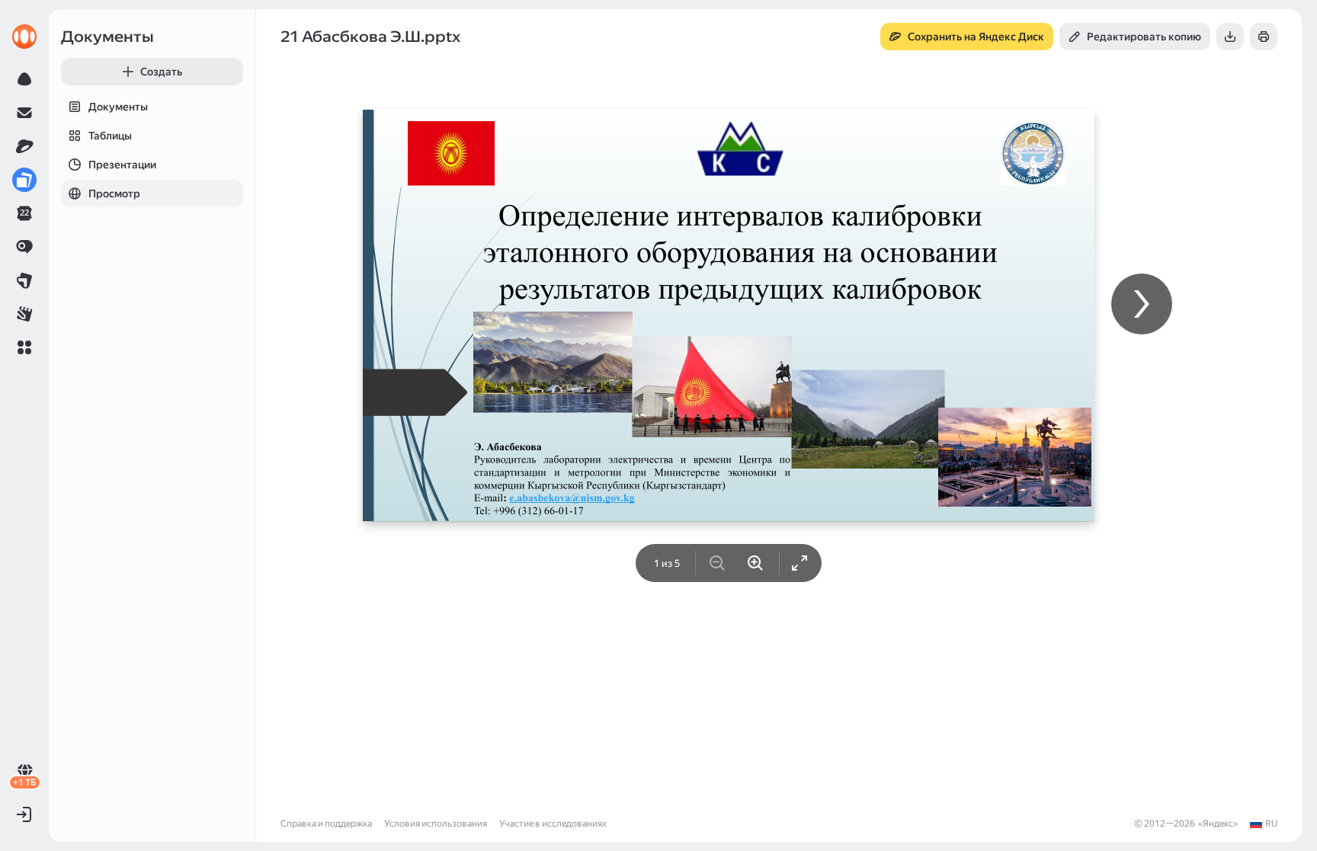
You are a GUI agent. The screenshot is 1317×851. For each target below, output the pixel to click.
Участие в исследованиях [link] (553, 823)
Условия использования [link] (435, 823)
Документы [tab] (118, 107)
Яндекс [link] (1218, 823)
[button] (24, 347)
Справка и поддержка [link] (326, 823)
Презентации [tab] (122, 164)
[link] (24, 36)
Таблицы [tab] (110, 136)
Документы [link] (107, 36)
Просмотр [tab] (114, 193)
